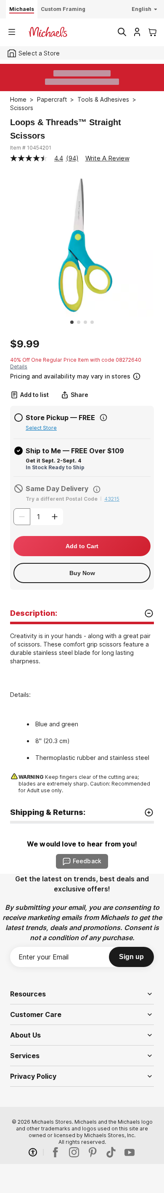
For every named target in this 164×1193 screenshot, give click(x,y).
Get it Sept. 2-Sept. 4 (53, 460)
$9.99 (25, 344)
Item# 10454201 (30, 148)
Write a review (107, 158)
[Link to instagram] (74, 1152)
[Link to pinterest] (92, 1152)
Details (18, 366)
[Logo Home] (48, 32)
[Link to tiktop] (111, 1152)
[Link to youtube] (129, 1152)
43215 (111, 499)
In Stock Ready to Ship (55, 467)
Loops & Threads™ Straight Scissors (65, 129)
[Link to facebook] (55, 1152)
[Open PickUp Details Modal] (103, 418)
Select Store (41, 428)
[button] (81, 375)
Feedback (87, 861)
